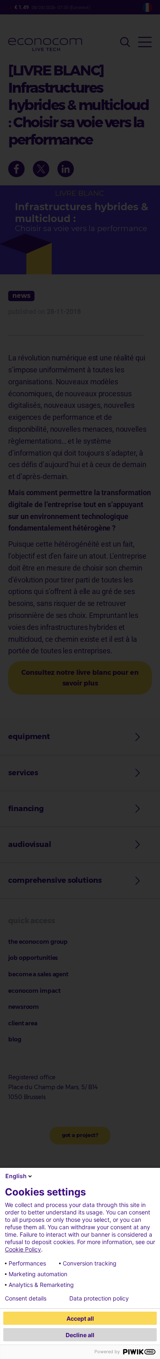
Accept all (80, 1318)
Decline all (80, 1334)
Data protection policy (99, 1298)
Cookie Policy (23, 1249)
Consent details (25, 1298)
